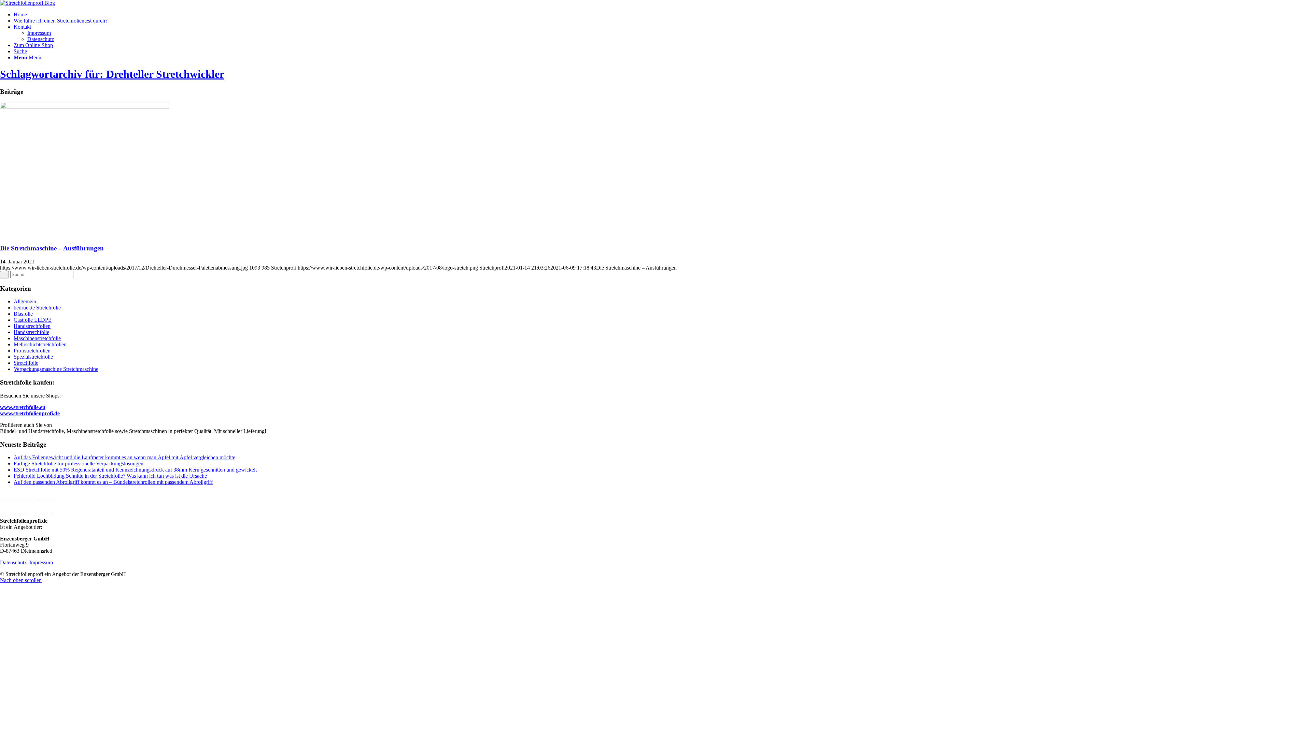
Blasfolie (23, 314)
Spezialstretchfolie (33, 357)
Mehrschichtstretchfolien (40, 344)
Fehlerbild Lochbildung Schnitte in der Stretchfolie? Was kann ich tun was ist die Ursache (110, 476)
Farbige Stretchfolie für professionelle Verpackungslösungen (78, 463)
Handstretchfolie (31, 332)
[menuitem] (662, 15)
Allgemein (25, 301)
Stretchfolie (26, 363)
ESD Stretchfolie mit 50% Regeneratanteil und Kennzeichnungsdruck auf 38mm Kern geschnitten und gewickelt (135, 470)
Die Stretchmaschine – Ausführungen (52, 248)
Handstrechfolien (32, 326)
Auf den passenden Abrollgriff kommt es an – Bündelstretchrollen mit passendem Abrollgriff (113, 482)
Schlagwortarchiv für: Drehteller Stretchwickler (112, 74)
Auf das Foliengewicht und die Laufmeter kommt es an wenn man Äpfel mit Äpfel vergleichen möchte (124, 457)
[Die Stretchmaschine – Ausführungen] (84, 107)
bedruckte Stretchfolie (37, 307)
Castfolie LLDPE (33, 320)
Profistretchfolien (32, 350)
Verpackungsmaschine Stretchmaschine (56, 369)
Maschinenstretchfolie (37, 338)
